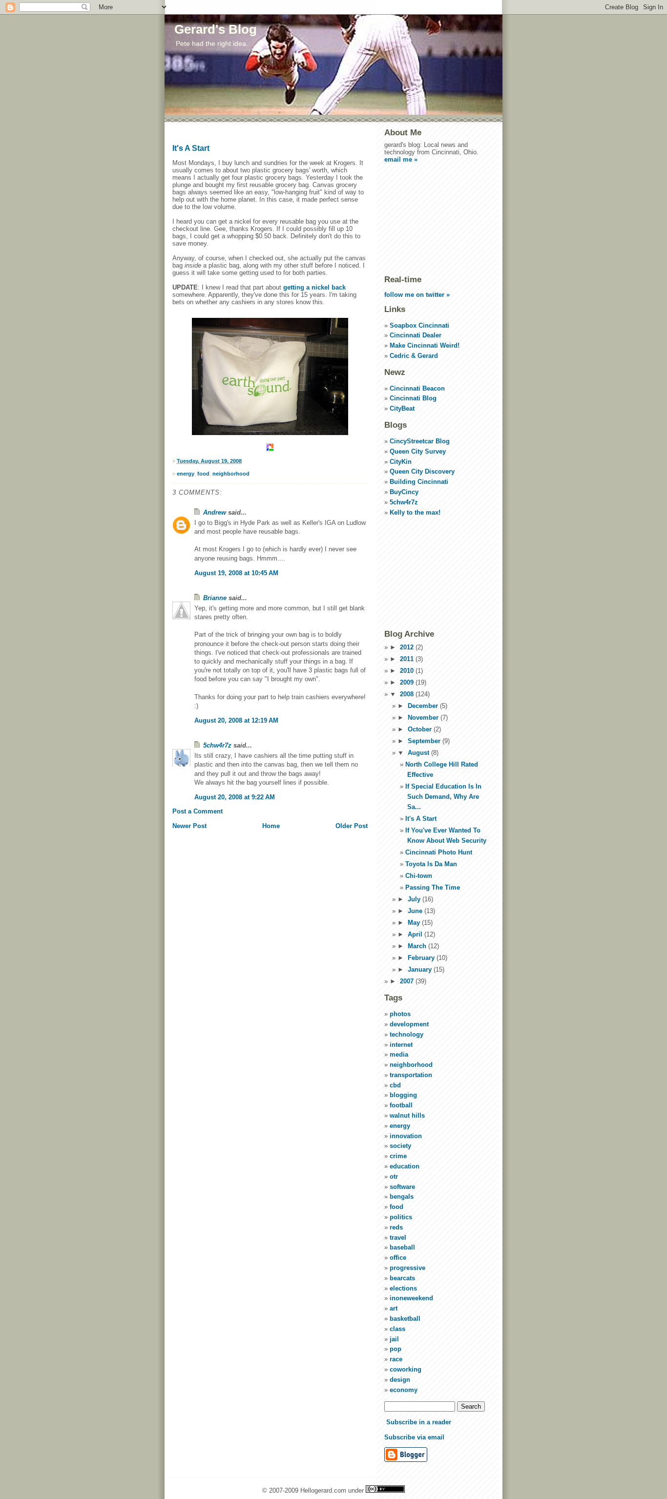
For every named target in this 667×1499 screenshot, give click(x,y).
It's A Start (190, 148)
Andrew (214, 512)
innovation (406, 1136)
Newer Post (189, 826)
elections (403, 1288)
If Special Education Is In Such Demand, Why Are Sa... (443, 797)
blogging (403, 1095)
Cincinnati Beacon (417, 388)
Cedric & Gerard (414, 355)
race (396, 1359)
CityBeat (402, 408)
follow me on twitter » (417, 294)
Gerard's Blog (215, 29)
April (416, 934)
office (398, 1257)
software (402, 1186)
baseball (402, 1247)
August (419, 752)
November (424, 717)
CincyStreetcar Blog (420, 441)
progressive (407, 1267)
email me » (400, 159)
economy (403, 1390)
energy (185, 474)
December (424, 705)
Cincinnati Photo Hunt (438, 852)
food (203, 474)
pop (395, 1349)
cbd (395, 1085)
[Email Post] (244, 461)
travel (398, 1237)
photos (400, 1014)
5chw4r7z (217, 745)
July (415, 899)
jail (394, 1339)
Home (271, 826)
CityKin (401, 461)
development (409, 1024)
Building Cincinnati (419, 481)
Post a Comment (197, 811)
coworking (405, 1369)
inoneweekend (411, 1298)
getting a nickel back (314, 287)
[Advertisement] (433, 218)
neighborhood (231, 474)
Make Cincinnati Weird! (424, 345)
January (421, 969)
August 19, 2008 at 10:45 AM (236, 573)
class (397, 1328)
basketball (405, 1318)
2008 (408, 694)
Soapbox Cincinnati (419, 325)
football (401, 1105)
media (399, 1054)
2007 (408, 981)
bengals (402, 1196)
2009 (408, 682)
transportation (411, 1075)
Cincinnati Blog (413, 398)
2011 (408, 659)
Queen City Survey (418, 451)
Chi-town (418, 875)
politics (401, 1217)
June (416, 911)
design (400, 1379)
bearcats (402, 1278)
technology (406, 1034)
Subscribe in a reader (418, 1422)
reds (396, 1227)
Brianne (215, 598)
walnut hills (407, 1115)
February (422, 957)
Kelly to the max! (415, 512)
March (418, 946)
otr (394, 1176)
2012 (408, 647)
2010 (408, 670)
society (400, 1145)
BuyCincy (404, 492)
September (425, 741)
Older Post (351, 826)
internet (401, 1044)
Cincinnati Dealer (415, 335)
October (421, 729)
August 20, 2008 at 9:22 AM (234, 797)
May (415, 922)
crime (398, 1156)
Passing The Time (432, 887)
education (404, 1166)
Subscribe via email (414, 1437)
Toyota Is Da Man (431, 864)
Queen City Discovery (422, 471)
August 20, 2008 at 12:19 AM (236, 720)
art (393, 1308)
